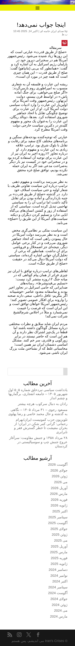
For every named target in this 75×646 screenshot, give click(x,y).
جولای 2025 (59, 529)
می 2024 (61, 610)
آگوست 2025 (58, 523)
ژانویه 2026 (59, 505)
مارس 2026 (59, 494)
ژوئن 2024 (60, 605)
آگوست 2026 (58, 464)
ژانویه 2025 (59, 564)
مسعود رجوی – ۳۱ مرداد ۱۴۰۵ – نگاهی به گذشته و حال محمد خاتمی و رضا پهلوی (38, 412)
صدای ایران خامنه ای (52, 31)
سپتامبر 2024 (58, 587)
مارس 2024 (59, 616)
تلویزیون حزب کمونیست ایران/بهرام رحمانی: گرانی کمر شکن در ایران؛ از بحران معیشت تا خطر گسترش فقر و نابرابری (41, 426)
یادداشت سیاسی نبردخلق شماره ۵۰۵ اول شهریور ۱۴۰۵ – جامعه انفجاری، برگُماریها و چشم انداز (38, 394)
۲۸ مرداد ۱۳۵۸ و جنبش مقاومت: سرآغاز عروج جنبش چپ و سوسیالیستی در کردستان (38, 442)
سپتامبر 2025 (58, 517)
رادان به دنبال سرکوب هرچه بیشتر (43, 404)
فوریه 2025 (59, 558)
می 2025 (61, 540)
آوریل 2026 (59, 488)
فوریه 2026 (59, 500)
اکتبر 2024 (60, 581)
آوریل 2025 (59, 546)
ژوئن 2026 (60, 476)
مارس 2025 (59, 552)
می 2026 (61, 482)
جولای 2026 (59, 470)
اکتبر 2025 (60, 511)
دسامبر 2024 (58, 570)
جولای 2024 (59, 599)
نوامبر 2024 (59, 575)
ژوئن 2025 (60, 534)
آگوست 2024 (58, 593)
